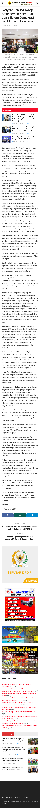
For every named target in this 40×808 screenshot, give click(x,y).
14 (20, 763)
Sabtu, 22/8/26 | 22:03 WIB (19, 133)
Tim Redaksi (24, 797)
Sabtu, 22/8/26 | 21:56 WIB (19, 141)
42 (18, 754)
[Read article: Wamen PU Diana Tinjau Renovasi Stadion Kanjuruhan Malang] (33, 761)
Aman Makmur (6, 797)
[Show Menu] (2, 3)
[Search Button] (37, 3)
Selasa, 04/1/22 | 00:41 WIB (9, 743)
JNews (8, 801)
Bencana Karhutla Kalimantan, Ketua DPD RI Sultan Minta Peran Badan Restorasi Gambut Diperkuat (24, 129)
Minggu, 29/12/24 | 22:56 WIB (10, 763)
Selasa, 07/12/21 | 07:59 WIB (10, 25)
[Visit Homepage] (20, 3)
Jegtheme (4, 803)
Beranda (15, 797)
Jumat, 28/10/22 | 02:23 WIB (9, 772)
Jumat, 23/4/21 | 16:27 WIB (9, 754)
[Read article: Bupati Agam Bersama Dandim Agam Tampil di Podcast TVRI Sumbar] (6, 139)
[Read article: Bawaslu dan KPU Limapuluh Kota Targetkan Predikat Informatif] (33, 769)
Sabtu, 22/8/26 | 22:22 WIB (19, 123)
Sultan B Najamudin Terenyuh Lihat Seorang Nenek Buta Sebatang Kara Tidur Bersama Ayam (13, 750)
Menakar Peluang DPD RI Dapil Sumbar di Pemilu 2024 (19, 712)
